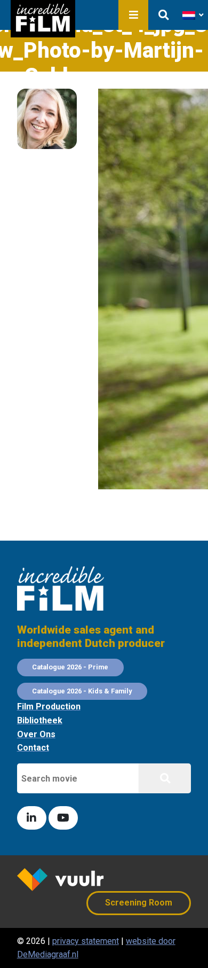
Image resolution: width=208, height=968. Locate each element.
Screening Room (138, 902)
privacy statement (85, 941)
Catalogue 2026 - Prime (70, 667)
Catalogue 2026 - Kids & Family (82, 691)
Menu (133, 15)
